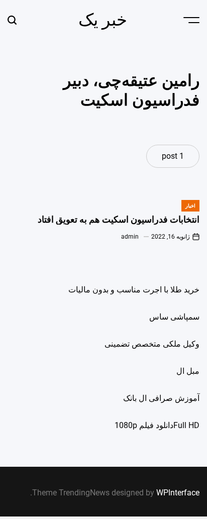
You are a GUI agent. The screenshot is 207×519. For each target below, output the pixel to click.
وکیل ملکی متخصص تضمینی (152, 344)
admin (130, 236)
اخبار (190, 206)
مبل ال (187, 371)
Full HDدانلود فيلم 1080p (157, 425)
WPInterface (177, 492)
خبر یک (102, 19)
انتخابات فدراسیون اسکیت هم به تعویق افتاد (118, 219)
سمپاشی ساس (174, 317)
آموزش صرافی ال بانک (161, 398)
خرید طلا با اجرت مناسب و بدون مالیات (133, 289)
